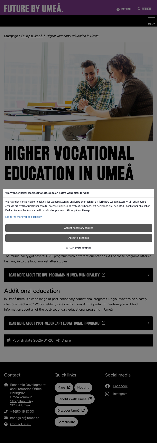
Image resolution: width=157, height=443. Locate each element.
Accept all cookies (78, 238)
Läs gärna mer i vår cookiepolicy (23, 217)
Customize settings (80, 248)
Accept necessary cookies (78, 228)
